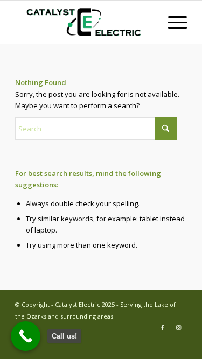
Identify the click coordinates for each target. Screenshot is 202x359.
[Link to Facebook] (163, 327)
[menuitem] (172, 22)
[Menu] (172, 22)
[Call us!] (25, 336)
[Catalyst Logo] (83, 22)
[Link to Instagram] (179, 327)
